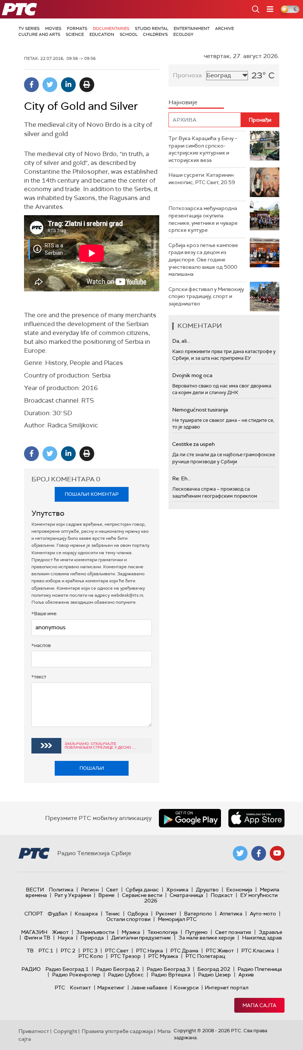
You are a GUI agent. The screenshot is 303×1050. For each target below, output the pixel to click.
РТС (60, 987)
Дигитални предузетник (141, 937)
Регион (90, 889)
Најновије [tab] (182, 102)
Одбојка (137, 913)
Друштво (207, 889)
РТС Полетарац (205, 956)
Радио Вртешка (171, 974)
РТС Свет (117, 950)
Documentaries (111, 28)
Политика (61, 889)
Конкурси (186, 987)
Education (101, 34)
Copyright (65, 1031)
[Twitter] (49, 84)
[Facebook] (31, 84)
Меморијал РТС (177, 919)
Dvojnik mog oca (192, 375)
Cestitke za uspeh (193, 444)
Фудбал (57, 913)
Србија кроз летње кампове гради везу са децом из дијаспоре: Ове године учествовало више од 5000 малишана (203, 259)
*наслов (41, 645)
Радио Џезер (214, 974)
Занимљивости (95, 932)
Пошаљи (91, 768)
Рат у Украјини (72, 895)
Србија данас (142, 889)
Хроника (177, 889)
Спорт (33, 913)
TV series (29, 28)
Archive (224, 28)
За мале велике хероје (206, 937)
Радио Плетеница (260, 969)
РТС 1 (45, 950)
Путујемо (196, 932)
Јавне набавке (149, 987)
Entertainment (192, 28)
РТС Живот (220, 950)
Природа (92, 937)
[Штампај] (86, 84)
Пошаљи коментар (92, 494)
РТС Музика (163, 956)
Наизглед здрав (262, 937)
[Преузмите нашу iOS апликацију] (256, 818)
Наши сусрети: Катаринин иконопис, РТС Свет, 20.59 (201, 179)
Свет (112, 889)
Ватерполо (198, 913)
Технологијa (162, 932)
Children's (155, 34)
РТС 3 (90, 950)
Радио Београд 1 (67, 969)
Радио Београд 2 (117, 969)
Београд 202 (213, 969)
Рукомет (166, 913)
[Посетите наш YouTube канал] (277, 853)
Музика (131, 932)
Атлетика (230, 913)
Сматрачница (186, 895)
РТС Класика (257, 950)
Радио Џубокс (126, 974)
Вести (35, 889)
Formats (77, 28)
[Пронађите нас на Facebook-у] (258, 853)
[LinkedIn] (68, 84)
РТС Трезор (125, 956)
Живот (60, 932)
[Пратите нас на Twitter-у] (240, 853)
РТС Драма (184, 950)
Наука (65, 937)
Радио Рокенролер (76, 974)
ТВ (30, 950)
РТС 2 (68, 950)
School (128, 34)
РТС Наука (149, 950)
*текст (38, 677)
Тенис (112, 913)
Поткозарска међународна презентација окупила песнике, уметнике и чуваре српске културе (203, 219)
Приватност (33, 1031)
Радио (31, 969)
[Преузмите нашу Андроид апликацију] (190, 818)
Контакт (80, 987)
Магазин (34, 932)
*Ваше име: (44, 613)
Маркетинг (111, 987)
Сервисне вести (142, 895)
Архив (246, 974)
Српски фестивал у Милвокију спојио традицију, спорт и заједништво (206, 296)
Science (75, 34)
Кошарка (86, 913)
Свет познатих (233, 932)
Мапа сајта (259, 1005)
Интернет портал (226, 987)
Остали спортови (128, 919)
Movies (53, 28)
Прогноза (187, 75)
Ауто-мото (263, 913)
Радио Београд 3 (168, 969)
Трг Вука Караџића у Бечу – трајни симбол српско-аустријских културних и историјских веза (202, 149)
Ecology (183, 34)
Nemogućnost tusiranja (200, 409)
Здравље (270, 932)
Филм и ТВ (37, 937)
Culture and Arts (39, 34)
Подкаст (222, 895)
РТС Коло (90, 956)
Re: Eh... (181, 478)
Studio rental (151, 28)
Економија (239, 889)
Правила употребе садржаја (117, 1031)
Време (106, 895)
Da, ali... (181, 341)
